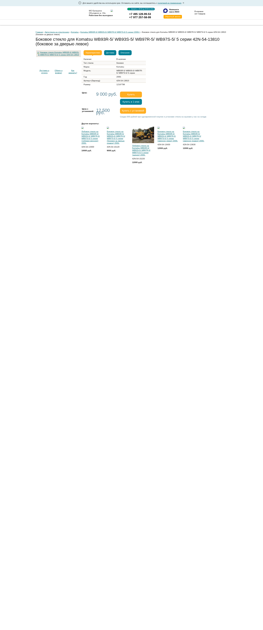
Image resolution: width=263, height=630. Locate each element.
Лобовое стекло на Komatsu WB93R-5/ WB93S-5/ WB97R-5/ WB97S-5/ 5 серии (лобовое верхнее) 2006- (91, 137)
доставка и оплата (153, 22)
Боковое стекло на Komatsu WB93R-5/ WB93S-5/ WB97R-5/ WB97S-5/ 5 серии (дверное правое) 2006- (193, 136)
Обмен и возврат (58, 71)
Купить (131, 94)
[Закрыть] (183, 3)
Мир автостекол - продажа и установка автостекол (58, 13)
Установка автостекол (103, 22)
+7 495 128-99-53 (140, 13)
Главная (48, 22)
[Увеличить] (58, 51)
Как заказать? (72, 71)
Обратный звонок (173, 16)
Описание (125, 53)
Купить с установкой (133, 110)
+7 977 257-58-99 (140, 17)
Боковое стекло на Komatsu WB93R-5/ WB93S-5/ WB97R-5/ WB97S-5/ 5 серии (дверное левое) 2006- (168, 136)
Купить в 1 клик (131, 101)
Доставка (110, 53)
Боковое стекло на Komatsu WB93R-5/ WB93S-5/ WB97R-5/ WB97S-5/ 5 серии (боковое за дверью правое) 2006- (116, 137)
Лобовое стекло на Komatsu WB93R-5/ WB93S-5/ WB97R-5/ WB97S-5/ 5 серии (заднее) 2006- (141, 150)
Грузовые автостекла (72, 22)
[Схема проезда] (112, 11)
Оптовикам (129, 22)
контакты (177, 22)
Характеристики (93, 53)
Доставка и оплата (44, 71)
